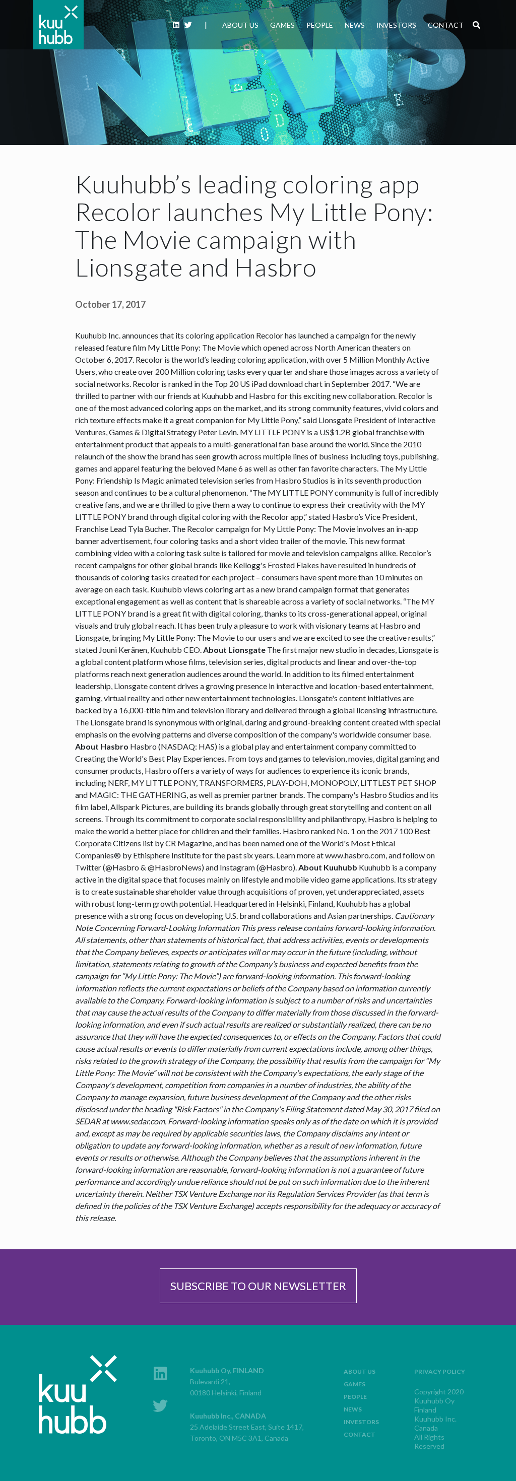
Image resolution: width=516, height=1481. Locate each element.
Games (282, 25)
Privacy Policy (439, 1371)
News (355, 25)
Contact (446, 25)
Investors (396, 25)
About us (240, 25)
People (319, 25)
